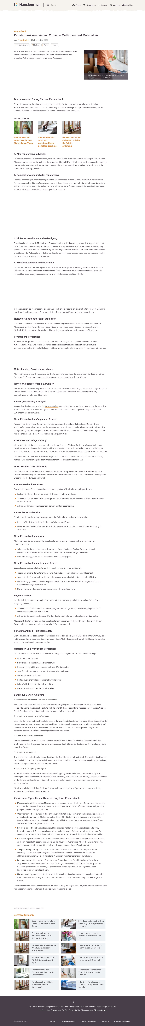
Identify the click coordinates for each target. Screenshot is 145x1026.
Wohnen (116, 5)
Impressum (105, 1021)
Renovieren (91, 5)
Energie (104, 5)
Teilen (46, 45)
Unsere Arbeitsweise (68, 1021)
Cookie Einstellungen (88, 1021)
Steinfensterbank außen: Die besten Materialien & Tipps (23, 140)
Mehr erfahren (100, 1010)
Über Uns (129, 5)
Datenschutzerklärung (122, 1021)
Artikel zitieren (23, 45)
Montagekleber (51, 406)
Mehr (56, 45)
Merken (36, 45)
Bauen (78, 5)
